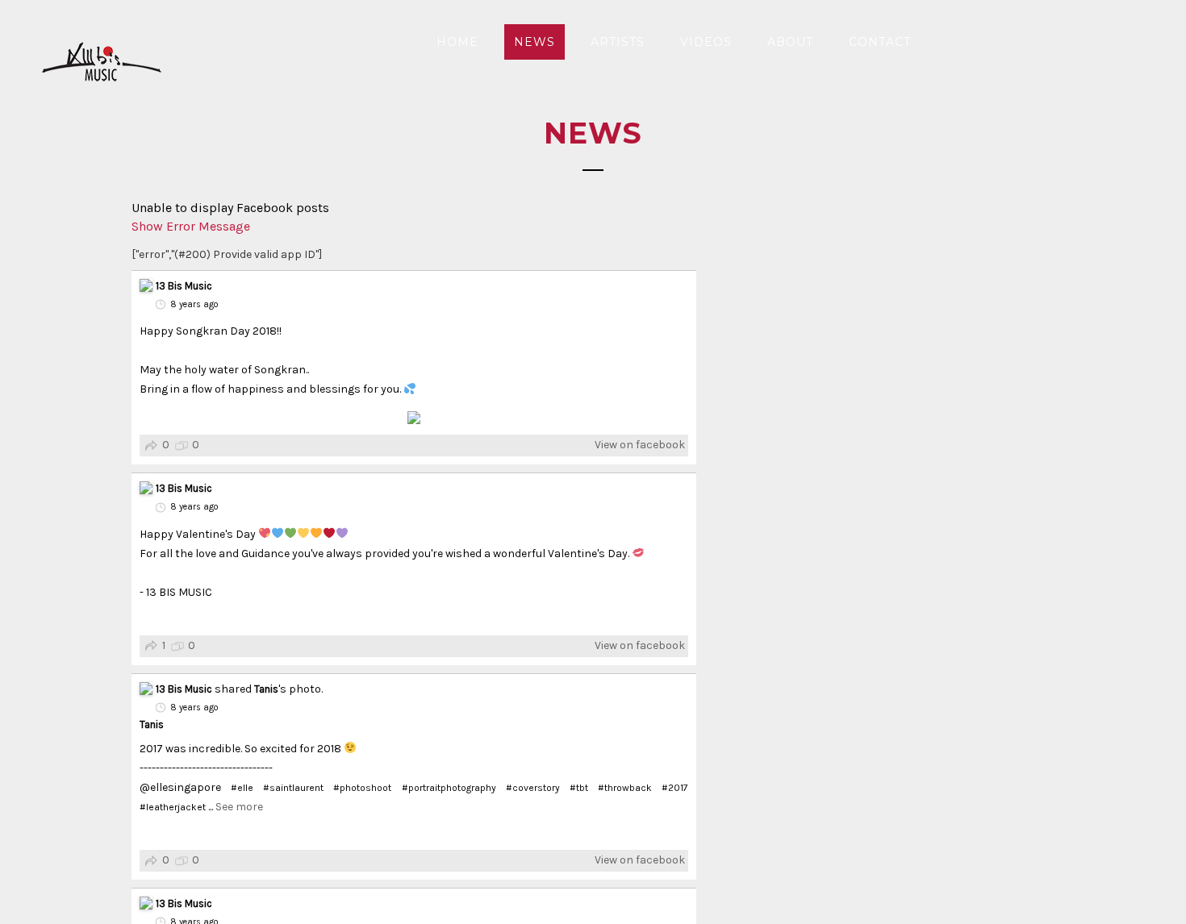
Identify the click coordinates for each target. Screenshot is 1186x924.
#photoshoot (362, 787)
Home (457, 42)
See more (239, 807)
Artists (618, 42)
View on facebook (640, 445)
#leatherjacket (173, 807)
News (534, 42)
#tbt (579, 787)
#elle (242, 787)
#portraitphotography (449, 787)
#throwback (625, 787)
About (790, 42)
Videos (706, 42)
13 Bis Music (184, 286)
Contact (880, 42)
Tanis (266, 689)
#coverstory (533, 787)
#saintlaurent (293, 787)
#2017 (675, 787)
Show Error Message (191, 226)
